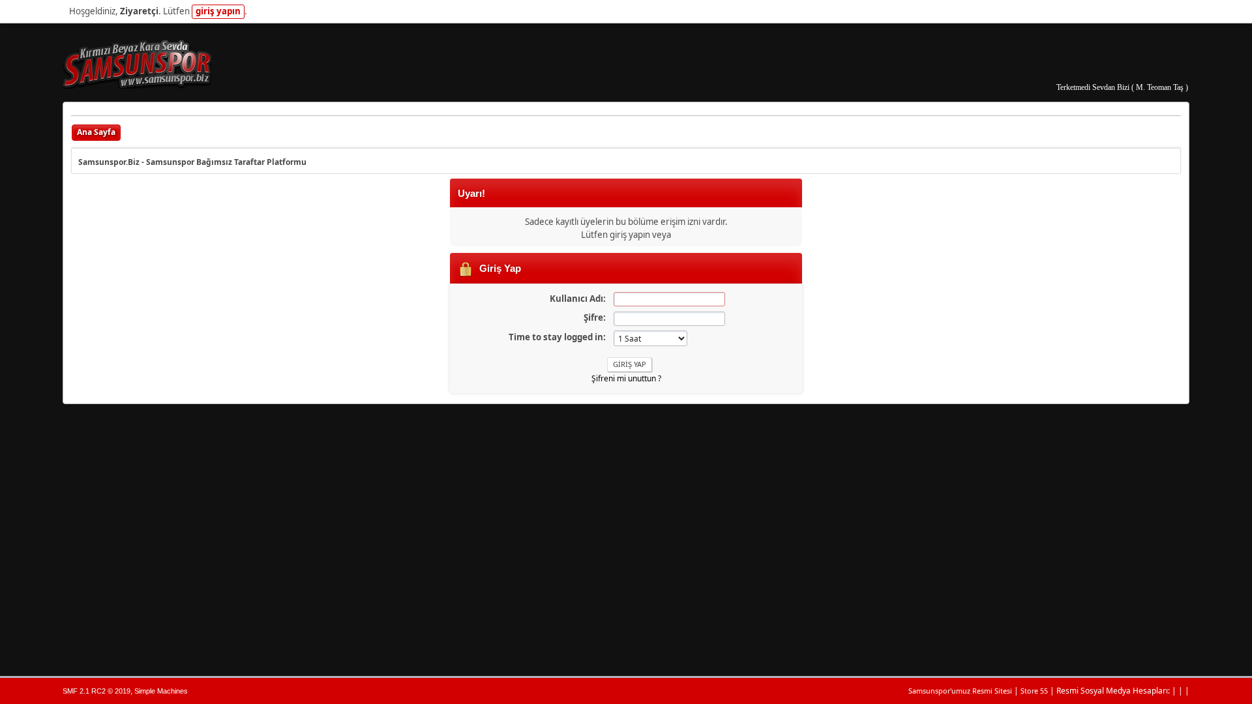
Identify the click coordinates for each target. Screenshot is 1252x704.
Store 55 (1034, 691)
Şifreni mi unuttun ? (626, 378)
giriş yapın (218, 11)
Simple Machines (161, 691)
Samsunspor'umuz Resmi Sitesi (960, 691)
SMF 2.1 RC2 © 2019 (96, 691)
